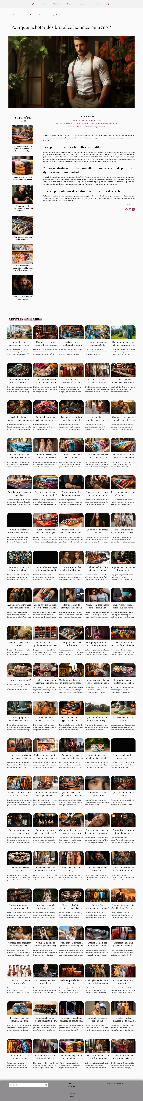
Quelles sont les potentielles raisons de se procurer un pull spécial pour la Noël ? (123, 384)
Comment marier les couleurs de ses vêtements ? (19, 1058)
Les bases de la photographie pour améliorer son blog (71, 345)
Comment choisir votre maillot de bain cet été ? (97, 756)
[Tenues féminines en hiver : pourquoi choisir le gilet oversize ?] (123, 520)
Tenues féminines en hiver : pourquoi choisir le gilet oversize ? (123, 532)
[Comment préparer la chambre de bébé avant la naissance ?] (19, 707)
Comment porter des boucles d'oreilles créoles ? (71, 570)
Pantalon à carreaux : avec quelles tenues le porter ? (71, 758)
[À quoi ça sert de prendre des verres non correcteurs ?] (22, 194)
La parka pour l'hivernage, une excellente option (19, 606)
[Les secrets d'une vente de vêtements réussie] (123, 482)
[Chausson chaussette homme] (123, 707)
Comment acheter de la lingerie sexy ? (123, 756)
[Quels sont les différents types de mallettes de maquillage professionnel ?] (71, 707)
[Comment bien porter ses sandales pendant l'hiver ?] (45, 783)
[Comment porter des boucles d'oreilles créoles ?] (71, 557)
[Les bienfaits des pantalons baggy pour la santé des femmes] (97, 407)
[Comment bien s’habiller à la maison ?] (19, 632)
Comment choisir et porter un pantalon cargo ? (45, 945)
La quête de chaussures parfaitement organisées (45, 644)
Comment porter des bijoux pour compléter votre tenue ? (71, 495)
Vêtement (56, 4)
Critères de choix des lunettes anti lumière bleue (97, 945)
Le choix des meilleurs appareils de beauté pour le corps (71, 1020)
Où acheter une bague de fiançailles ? (19, 494)
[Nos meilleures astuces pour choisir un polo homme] (97, 445)
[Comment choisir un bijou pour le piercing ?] (45, 820)
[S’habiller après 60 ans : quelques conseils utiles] (123, 1045)
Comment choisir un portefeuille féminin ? (123, 944)
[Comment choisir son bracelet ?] (19, 858)
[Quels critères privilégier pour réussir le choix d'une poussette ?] (19, 745)
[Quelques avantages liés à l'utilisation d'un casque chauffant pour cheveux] (71, 670)
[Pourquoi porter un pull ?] (19, 670)
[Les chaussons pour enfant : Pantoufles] (19, 1008)
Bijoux (43, 4)
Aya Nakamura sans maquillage (45, 982)
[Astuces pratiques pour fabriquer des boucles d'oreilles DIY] (19, 557)
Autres (97, 4)
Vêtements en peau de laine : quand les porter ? (22, 178)
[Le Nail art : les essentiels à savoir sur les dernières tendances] (45, 595)
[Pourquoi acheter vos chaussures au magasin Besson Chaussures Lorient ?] (45, 520)
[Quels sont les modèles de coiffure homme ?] (123, 858)
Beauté (69, 4)
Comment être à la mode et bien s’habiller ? (45, 1057)
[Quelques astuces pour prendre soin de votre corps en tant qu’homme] (19, 820)
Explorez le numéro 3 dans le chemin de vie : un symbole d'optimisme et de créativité (45, 421)
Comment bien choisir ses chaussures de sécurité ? (71, 832)
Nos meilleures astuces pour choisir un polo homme (97, 457)
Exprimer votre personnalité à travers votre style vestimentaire (71, 382)
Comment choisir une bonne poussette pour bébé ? (45, 1020)
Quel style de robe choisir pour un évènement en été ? (97, 983)
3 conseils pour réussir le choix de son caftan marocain (19, 795)
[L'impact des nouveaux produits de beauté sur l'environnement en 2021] (45, 369)
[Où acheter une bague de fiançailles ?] (19, 482)
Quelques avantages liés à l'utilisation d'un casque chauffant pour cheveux (71, 683)
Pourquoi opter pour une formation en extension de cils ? (97, 833)
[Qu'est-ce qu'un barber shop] (123, 783)
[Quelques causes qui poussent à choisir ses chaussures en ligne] (22, 134)
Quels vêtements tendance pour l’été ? (45, 719)
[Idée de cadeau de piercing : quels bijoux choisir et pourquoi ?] (71, 595)
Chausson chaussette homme (123, 719)
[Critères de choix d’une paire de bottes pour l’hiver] (97, 557)
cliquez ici (115, 161)
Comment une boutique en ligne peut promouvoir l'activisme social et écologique (123, 346)
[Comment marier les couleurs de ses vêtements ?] (19, 1045)
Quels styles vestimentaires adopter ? (97, 907)
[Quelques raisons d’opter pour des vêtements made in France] (97, 670)
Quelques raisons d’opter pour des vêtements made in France (97, 683)
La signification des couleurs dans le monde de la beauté (19, 420)
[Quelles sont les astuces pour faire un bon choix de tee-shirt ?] (123, 445)
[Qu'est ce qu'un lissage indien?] (97, 520)
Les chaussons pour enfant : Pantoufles (19, 1019)
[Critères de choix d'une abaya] (71, 858)
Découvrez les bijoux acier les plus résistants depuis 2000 (71, 908)
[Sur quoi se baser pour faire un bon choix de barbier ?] (123, 820)
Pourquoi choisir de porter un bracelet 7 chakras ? (123, 683)
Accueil (11, 15)
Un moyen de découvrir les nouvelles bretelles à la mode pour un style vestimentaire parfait (87, 123)
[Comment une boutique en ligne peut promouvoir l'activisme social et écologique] (123, 332)
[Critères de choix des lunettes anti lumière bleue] (97, 933)
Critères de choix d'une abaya (71, 869)
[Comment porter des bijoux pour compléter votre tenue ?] (71, 482)
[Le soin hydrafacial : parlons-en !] (97, 1008)
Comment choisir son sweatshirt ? (123, 982)
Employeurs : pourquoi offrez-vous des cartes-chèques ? (123, 607)
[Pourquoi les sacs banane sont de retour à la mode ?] (97, 595)
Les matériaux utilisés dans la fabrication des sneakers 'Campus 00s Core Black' (71, 421)
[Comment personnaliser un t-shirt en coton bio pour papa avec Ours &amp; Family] (123, 407)
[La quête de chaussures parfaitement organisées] (45, 632)
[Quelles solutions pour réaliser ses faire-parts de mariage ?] (45, 670)
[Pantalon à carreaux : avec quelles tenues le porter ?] (71, 745)
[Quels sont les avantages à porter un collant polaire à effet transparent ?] (45, 557)
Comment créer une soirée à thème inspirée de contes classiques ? (45, 345)
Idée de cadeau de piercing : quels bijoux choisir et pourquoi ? (71, 607)
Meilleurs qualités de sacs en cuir (71, 982)
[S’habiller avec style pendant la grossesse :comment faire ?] (97, 369)
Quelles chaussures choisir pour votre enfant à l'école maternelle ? (71, 532)
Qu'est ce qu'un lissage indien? (97, 531)
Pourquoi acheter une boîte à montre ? (23, 238)
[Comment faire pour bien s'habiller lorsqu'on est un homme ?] (123, 895)
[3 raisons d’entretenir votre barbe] (22, 285)
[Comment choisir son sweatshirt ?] (123, 970)
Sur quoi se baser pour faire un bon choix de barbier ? (123, 833)
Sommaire (88, 116)
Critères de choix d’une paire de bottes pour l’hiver (97, 570)
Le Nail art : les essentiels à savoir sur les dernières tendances (45, 607)
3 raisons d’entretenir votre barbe (23, 298)
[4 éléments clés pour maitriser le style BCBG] (45, 858)
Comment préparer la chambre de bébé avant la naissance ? (19, 720)
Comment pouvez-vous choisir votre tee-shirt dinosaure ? (19, 908)
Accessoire (83, 4)
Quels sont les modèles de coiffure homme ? (123, 869)
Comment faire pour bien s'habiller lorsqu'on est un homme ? (123, 908)
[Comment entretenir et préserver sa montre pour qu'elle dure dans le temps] (19, 369)
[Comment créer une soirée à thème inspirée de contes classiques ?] (45, 332)
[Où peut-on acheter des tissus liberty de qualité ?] (45, 482)
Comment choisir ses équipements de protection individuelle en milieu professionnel (97, 346)
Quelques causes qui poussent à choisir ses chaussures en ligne (23, 148)
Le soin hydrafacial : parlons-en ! (97, 1019)
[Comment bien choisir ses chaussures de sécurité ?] (71, 820)
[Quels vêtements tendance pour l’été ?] (45, 707)
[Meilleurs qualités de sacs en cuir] (71, 970)
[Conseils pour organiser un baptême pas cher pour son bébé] (19, 933)
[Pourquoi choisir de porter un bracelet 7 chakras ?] (123, 670)
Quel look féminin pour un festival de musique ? (97, 719)
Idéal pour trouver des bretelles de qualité (87, 120)
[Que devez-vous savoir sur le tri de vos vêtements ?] (123, 632)
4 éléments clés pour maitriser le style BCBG (45, 869)
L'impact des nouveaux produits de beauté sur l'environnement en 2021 (45, 382)
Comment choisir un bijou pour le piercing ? (45, 832)
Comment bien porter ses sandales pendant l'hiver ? (45, 794)
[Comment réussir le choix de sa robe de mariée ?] (45, 445)
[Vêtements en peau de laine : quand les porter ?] (22, 165)
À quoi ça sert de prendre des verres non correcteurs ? (23, 208)
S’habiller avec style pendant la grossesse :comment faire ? (97, 382)
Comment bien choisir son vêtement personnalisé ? (71, 457)
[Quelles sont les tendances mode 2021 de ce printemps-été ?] (123, 1008)
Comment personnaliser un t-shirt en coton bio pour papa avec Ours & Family (123, 421)
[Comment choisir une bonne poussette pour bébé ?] (45, 1008)
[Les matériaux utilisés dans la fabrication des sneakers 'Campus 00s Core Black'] (71, 407)
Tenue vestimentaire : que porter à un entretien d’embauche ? (97, 1058)
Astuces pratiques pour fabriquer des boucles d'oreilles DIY (19, 570)
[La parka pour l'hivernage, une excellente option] (19, 595)
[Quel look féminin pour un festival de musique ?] (97, 707)
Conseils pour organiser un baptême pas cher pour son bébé (19, 945)
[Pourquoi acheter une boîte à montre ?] (22, 225)
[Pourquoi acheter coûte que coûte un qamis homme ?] (97, 482)
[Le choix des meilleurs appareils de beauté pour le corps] (71, 1008)
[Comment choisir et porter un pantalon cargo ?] (45, 933)
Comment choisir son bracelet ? (19, 869)
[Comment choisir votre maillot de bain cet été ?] (97, 745)
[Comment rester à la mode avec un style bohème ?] (45, 895)
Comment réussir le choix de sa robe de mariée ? (45, 456)
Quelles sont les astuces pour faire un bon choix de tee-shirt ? (123, 457)
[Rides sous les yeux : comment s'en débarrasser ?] (97, 783)
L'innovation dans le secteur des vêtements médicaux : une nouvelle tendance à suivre (19, 459)
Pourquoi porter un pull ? (19, 680)
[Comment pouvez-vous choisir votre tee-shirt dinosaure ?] (19, 895)
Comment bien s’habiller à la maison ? (19, 644)
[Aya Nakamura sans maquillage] (45, 970)
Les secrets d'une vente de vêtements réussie (123, 494)
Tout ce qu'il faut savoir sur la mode (19, 982)
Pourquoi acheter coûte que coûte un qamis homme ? (97, 495)
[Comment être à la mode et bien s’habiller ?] (45, 1045)
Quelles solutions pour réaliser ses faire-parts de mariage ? (45, 683)
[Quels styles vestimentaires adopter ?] (97, 895)
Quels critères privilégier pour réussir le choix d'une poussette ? (19, 758)
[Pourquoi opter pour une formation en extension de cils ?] (97, 820)
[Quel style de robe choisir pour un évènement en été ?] (97, 970)
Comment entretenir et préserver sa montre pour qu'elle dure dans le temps (19, 384)
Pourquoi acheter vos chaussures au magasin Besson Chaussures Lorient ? (45, 534)
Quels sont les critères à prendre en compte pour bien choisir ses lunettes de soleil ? (71, 947)
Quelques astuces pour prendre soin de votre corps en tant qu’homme (19, 833)
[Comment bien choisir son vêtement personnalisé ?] (71, 445)
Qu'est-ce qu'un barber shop (123, 794)
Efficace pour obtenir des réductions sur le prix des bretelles (87, 127)
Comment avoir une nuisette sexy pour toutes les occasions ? (19, 532)
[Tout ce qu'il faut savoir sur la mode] (19, 970)
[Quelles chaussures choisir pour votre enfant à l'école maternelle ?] (71, 520)
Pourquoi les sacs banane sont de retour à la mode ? (97, 607)
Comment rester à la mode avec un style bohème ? (45, 908)
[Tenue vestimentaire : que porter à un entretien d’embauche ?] (97, 1045)
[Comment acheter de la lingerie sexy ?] (123, 745)
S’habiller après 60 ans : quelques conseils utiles (123, 1057)
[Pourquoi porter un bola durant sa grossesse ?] (97, 632)
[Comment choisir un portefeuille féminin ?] (123, 933)
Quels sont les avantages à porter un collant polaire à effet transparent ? (45, 570)
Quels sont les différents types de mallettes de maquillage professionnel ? (71, 722)
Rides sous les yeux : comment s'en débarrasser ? (97, 795)
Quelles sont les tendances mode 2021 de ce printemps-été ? (123, 1020)
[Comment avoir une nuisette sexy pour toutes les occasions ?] (19, 520)
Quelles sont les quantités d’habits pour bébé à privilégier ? (23, 268)
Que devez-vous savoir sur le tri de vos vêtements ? (123, 645)
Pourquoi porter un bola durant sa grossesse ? (97, 644)
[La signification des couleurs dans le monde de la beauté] (19, 407)
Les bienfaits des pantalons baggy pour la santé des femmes (97, 420)
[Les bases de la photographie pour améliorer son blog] (71, 332)
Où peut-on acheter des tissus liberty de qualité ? (45, 494)
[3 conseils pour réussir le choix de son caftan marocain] (19, 783)
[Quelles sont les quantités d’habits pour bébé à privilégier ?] (22, 254)
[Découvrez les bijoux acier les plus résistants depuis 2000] (71, 895)
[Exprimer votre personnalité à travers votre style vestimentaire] (71, 369)
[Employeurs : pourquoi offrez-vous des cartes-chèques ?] (123, 595)
